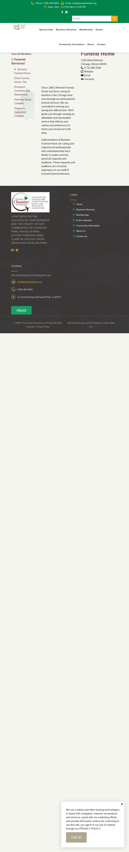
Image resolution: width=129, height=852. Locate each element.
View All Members (21, 54)
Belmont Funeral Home (22, 71)
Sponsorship (46, 29)
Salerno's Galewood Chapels (20, 112)
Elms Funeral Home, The (21, 80)
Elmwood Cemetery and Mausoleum (22, 91)
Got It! (76, 837)
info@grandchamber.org (29, 282)
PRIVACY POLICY (90, 828)
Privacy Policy (43, 326)
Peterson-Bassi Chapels (22, 101)
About (21, 310)
